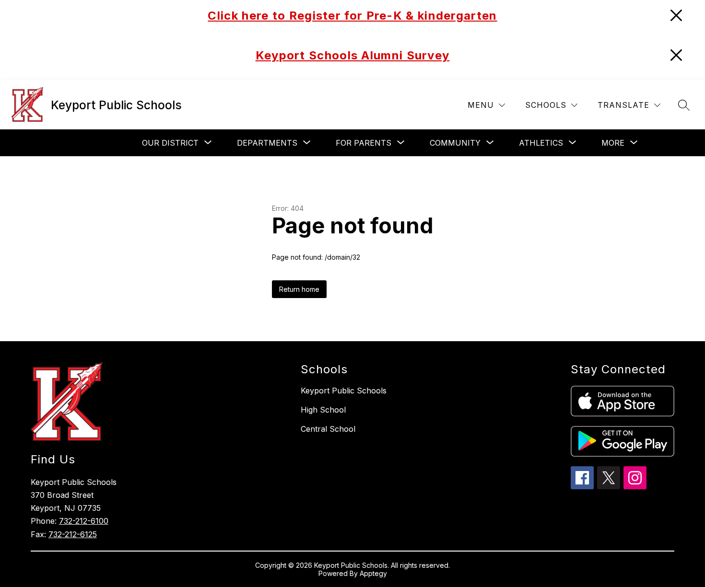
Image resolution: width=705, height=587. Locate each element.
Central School (328, 429)
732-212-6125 (72, 534)
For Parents (363, 143)
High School (323, 409)
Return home (299, 289)
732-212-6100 (83, 521)
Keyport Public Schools (344, 390)
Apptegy (373, 573)
